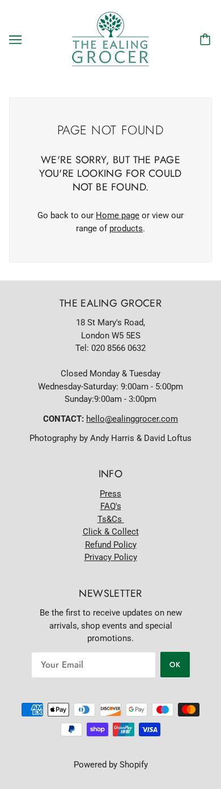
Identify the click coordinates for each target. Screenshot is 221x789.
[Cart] (207, 39)
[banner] (110, 39)
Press (110, 494)
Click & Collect (111, 532)
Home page (117, 215)
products (126, 228)
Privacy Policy (110, 557)
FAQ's (110, 506)
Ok (175, 664)
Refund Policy (111, 545)
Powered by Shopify (111, 765)
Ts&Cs (110, 519)
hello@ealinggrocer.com (132, 419)
